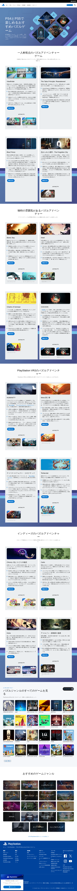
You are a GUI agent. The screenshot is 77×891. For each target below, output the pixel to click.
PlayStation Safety (42, 854)
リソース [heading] (53, 850)
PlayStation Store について (56, 854)
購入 (7, 5)
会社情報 (5, 860)
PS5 (10, 5)
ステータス (41, 856)
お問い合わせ (41, 867)
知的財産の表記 (54, 863)
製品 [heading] (16, 850)
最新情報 (28, 5)
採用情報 (5, 854)
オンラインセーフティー (32, 856)
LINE (64, 865)
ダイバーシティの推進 (31, 858)
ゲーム (14, 5)
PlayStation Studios (7, 856)
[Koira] (21, 624)
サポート (34, 5)
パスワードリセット (43, 861)
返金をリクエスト (42, 863)
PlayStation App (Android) (68, 868)
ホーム (4, 847)
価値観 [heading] (28, 850)
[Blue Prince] (21, 143)
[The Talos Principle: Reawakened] (55, 72)
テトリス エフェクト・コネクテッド (25, 405)
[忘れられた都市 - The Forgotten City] (55, 143)
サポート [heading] (41, 850)
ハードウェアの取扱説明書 (44, 865)
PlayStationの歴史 (7, 862)
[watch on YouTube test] (17, 124)
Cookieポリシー (64, 888)
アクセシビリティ (30, 854)
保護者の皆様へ (54, 865)
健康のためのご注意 (55, 861)
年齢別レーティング (55, 859)
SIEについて (5, 852)
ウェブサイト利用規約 (55, 888)
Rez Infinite (11, 405)
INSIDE (43, 309)
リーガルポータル (36, 888)
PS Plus (18, 5)
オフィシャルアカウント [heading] (68, 851)
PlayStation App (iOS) (67, 866)
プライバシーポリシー (45, 888)
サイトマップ (71, 888)
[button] (11, 108)
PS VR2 (16, 856)
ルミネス (10, 477)
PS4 (16, 854)
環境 (28, 852)
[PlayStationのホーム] (3, 5)
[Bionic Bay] (21, 229)
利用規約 (53, 852)
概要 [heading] (4, 850)
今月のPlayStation (11, 847)
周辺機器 (23, 5)
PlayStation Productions (8, 858)
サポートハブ (41, 852)
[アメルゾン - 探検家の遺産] (55, 624)
